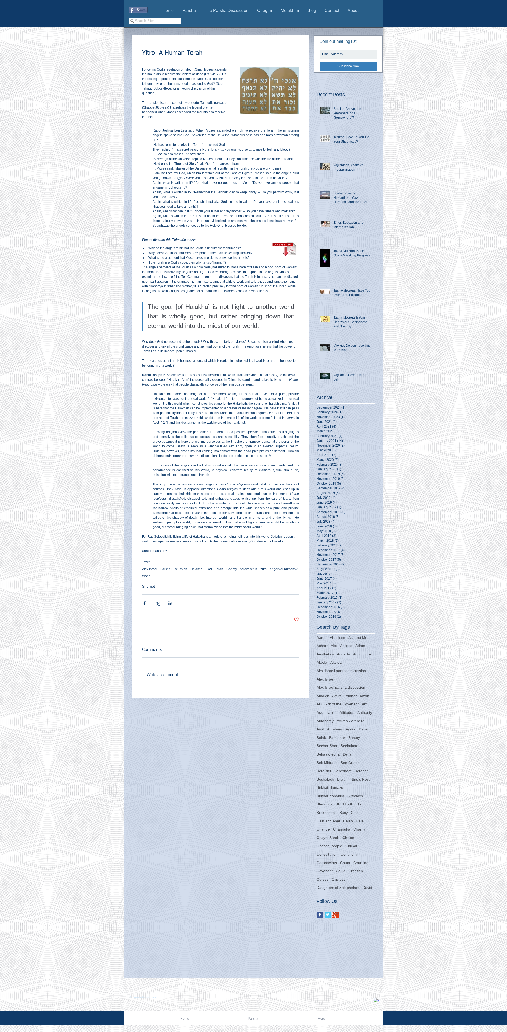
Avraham (334, 729)
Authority (364, 712)
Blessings (324, 804)
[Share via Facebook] (144, 603)
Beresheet (342, 771)
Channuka (341, 829)
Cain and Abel (328, 821)
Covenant (325, 871)
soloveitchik (248, 569)
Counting (360, 863)
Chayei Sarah (328, 838)
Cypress (338, 879)
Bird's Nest (361, 779)
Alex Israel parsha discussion (341, 687)
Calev (360, 821)
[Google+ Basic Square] (335, 915)
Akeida (336, 662)
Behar (348, 754)
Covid (340, 871)
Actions (346, 646)
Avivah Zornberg (350, 721)
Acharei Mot (358, 637)
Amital (337, 696)
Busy (344, 812)
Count (345, 863)
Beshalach (325, 779)
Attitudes (347, 712)
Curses (322, 879)
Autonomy (325, 721)
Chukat (351, 846)
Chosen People (329, 846)
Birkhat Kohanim (330, 796)
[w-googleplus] (376, 1001)
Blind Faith (344, 804)
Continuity (349, 854)
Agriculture (362, 654)
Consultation (327, 854)
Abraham (337, 637)
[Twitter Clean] (369, 998)
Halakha (196, 569)
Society (231, 569)
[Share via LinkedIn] (170, 603)
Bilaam (343, 779)
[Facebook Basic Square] (320, 915)
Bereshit (361, 771)
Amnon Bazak (357, 696)
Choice (348, 838)
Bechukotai (350, 746)
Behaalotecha (328, 754)
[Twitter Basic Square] (328, 915)
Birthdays (355, 796)
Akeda (322, 662)
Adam (360, 646)
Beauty (354, 737)
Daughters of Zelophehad (338, 887)
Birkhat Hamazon (331, 787)
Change (323, 829)
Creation (356, 871)
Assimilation (326, 712)
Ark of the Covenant (342, 704)
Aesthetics (325, 654)
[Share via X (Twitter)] (157, 603)
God (209, 569)
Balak (321, 737)
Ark (319, 704)
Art (364, 704)
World (146, 576)
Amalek (323, 696)
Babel (363, 729)
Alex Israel (149, 569)
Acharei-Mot (327, 646)
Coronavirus (327, 863)
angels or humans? (284, 569)
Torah (219, 569)
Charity (359, 829)
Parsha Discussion (173, 569)
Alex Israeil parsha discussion (341, 671)
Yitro (263, 569)
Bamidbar (337, 737)
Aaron (322, 637)
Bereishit (324, 771)
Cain (355, 812)
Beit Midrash (327, 763)
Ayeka (350, 729)
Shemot (148, 586)
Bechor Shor (327, 746)
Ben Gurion (350, 763)
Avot (320, 729)
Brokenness (326, 812)
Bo (358, 804)
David (367, 887)
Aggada (343, 654)
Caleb (348, 821)
